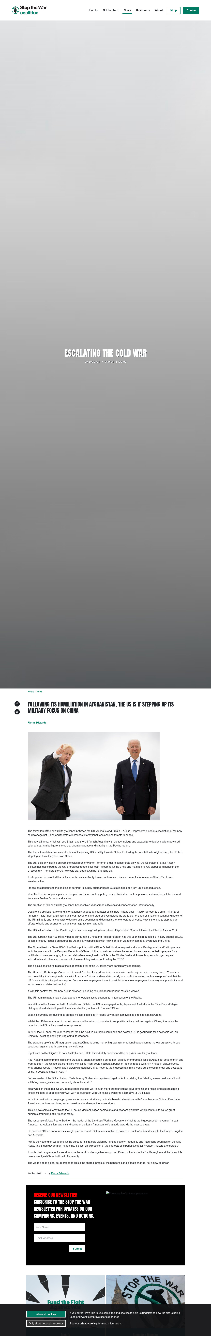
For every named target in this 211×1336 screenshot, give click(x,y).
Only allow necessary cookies (46, 1323)
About (159, 10)
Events (93, 10)
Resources (143, 10)
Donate (191, 10)
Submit (77, 1248)
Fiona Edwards (117, 361)
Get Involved (111, 10)
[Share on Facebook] (17, 704)
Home (31, 691)
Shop (173, 10)
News (127, 10)
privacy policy (88, 1323)
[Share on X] (17, 711)
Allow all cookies (46, 1314)
